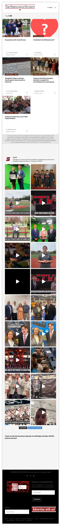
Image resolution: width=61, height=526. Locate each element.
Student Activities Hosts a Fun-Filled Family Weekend (16, 117)
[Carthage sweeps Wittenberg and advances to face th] (17, 360)
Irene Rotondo (39, 91)
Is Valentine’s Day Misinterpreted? (43, 40)
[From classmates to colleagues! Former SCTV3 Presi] (17, 177)
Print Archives (11, 520)
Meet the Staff (21, 520)
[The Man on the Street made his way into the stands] (17, 386)
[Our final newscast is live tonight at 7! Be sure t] (17, 281)
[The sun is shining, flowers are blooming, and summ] (17, 229)
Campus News (9, 36)
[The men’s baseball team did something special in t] (17, 203)
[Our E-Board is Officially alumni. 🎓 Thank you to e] (43, 177)
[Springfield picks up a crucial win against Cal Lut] (17, 412)
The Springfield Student (18, 472)
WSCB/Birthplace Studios (47, 518)
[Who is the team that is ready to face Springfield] (43, 386)
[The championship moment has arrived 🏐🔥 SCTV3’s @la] (43, 334)
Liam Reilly (38, 52)
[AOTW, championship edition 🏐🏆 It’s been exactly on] (43, 203)
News (16, 36)
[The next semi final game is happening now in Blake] (43, 412)
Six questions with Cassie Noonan (15, 40)
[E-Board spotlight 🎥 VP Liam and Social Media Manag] (17, 307)
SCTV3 (36, 518)
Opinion (41, 36)
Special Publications (27, 518)
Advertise (29, 520)
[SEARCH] (55, 7)
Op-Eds (35, 36)
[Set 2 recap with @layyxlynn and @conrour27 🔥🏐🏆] (17, 334)
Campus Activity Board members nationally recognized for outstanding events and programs (43, 80)
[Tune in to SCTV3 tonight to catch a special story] (43, 255)
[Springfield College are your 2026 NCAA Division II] (43, 307)
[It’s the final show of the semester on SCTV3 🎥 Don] (43, 229)
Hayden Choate (11, 129)
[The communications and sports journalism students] (43, 360)
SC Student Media (12, 52)
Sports (12, 518)
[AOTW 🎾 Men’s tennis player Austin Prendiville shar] (43, 281)
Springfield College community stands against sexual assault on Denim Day (15, 80)
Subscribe (37, 499)
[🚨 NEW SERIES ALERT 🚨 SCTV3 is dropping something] (17, 255)
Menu (51, 7)
